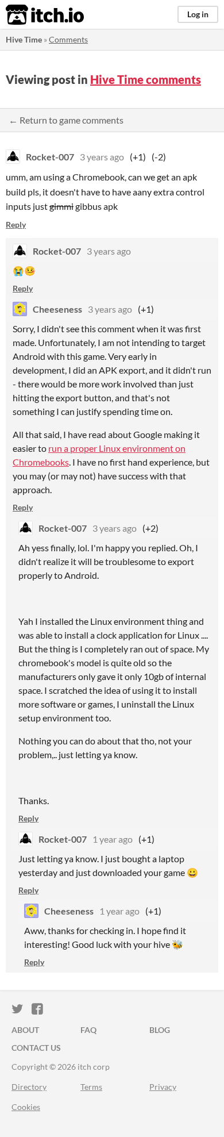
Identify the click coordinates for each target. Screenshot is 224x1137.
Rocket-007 (50, 156)
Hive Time (24, 39)
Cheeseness (57, 309)
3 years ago (102, 156)
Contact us (36, 1048)
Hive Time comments (145, 79)
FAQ (88, 1030)
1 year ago (112, 838)
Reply (16, 224)
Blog (159, 1030)
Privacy (162, 1087)
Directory (29, 1087)
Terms (91, 1087)
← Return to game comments (66, 119)
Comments (68, 39)
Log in (197, 14)
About (25, 1030)
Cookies (25, 1107)
